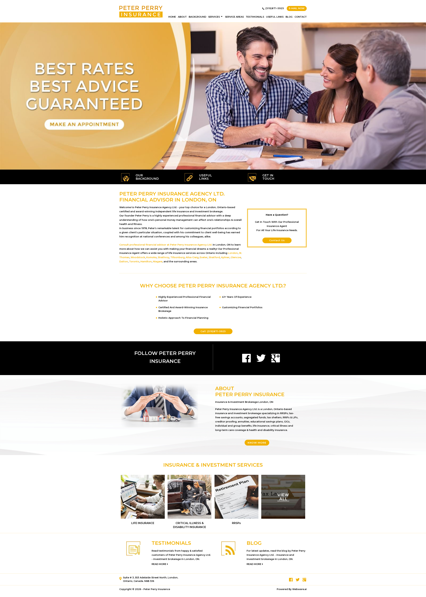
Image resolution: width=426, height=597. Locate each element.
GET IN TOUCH (268, 177)
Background (197, 16)
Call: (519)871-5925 (213, 331)
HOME (172, 16)
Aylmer (225, 257)
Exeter (204, 257)
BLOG (254, 543)
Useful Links (275, 16)
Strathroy (163, 257)
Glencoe (236, 257)
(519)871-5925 (274, 8)
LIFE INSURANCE (142, 523)
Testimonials (255, 16)
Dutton (123, 261)
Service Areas (234, 16)
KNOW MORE (257, 442)
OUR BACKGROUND (147, 177)
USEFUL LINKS (205, 177)
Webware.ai (299, 589)
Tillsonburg (177, 257)
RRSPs (236, 523)
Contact (301, 16)
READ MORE (159, 564)
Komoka (151, 257)
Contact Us (277, 240)
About (182, 16)
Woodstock (138, 257)
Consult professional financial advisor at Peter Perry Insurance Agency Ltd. (165, 244)
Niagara (157, 261)
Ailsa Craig (192, 257)
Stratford (214, 257)
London (233, 253)
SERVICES (214, 16)
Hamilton (146, 261)
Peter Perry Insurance (156, 589)
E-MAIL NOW (297, 8)
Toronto (134, 261)
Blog (289, 16)
